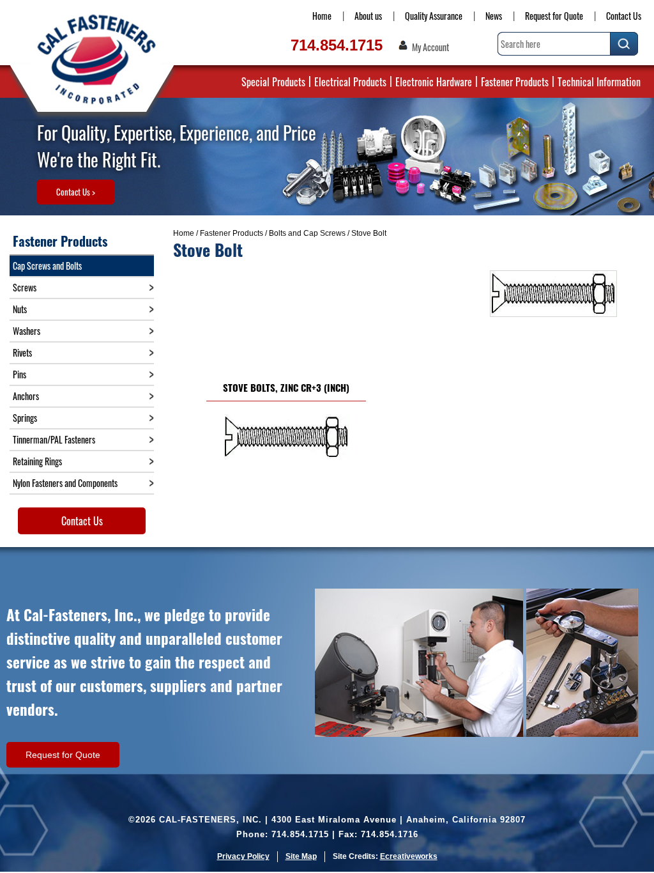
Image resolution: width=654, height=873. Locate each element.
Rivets (22, 352)
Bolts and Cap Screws (307, 233)
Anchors (26, 396)
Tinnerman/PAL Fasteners (54, 439)
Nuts (20, 309)
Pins (19, 374)
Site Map (301, 856)
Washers (26, 330)
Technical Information (599, 81)
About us (368, 15)
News (493, 15)
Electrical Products (350, 81)
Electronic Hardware (433, 81)
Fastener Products (515, 81)
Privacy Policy (243, 856)
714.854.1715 (337, 45)
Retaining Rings (37, 461)
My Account (430, 47)
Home (321, 15)
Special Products (273, 81)
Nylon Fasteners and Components (65, 483)
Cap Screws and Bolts (47, 265)
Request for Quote (554, 15)
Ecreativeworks (408, 856)
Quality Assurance (433, 15)
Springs (25, 417)
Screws (24, 287)
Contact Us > (75, 191)
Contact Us (623, 15)
